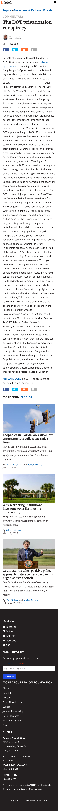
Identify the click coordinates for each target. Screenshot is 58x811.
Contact (7, 692)
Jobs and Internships (14, 711)
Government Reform (27, 10)
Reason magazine (12, 720)
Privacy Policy (10, 774)
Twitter (9, 631)
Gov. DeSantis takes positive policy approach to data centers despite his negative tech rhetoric (28, 574)
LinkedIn (10, 636)
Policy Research (11, 715)
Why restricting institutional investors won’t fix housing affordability (23, 508)
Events (6, 706)
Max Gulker (12, 600)
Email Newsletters (12, 702)
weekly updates (15, 658)
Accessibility (9, 778)
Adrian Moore (12, 378)
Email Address (13, 663)
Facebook (11, 626)
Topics (7, 10)
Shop (5, 725)
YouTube (11, 640)
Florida (47, 10)
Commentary (13, 16)
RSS (8, 645)
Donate (7, 697)
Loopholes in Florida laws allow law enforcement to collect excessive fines (28, 438)
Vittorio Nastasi (14, 464)
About (6, 688)
